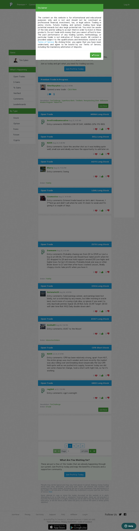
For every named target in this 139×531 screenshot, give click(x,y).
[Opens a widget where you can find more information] (128, 526)
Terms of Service (46, 42)
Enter (96, 55)
